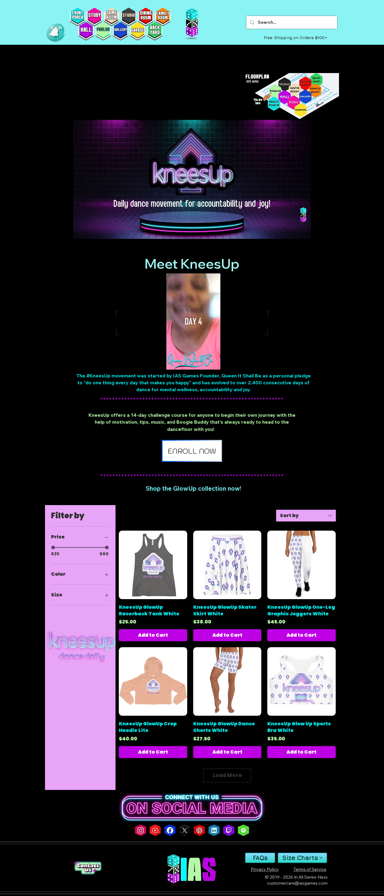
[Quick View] (153, 565)
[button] (56, 32)
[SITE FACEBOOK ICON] (170, 830)
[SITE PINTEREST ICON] (199, 830)
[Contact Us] (87, 867)
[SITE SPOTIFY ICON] (243, 830)
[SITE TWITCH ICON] (229, 830)
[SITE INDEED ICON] (214, 830)
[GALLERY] (120, 31)
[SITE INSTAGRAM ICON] (140, 830)
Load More (227, 775)
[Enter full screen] (270, 361)
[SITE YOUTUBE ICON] (155, 830)
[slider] (53, 547)
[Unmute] (126, 361)
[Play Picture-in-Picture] (260, 361)
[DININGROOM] (146, 16)
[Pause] (116, 361)
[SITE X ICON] (184, 830)
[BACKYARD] (155, 31)
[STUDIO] (129, 16)
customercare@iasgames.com (297, 883)
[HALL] (86, 31)
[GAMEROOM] (111, 16)
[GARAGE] (137, 31)
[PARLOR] (103, 31)
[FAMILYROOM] (163, 16)
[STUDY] (94, 16)
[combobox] (306, 516)
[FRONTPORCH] (77, 16)
